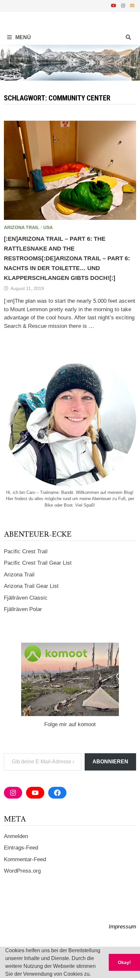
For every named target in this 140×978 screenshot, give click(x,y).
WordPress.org (22, 871)
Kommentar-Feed (25, 859)
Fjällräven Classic (26, 598)
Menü (22, 37)
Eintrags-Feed (21, 848)
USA (48, 227)
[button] (93, 975)
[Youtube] (114, 5)
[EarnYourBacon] (70, 62)
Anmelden (16, 836)
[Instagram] (123, 5)
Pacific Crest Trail (26, 551)
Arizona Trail (21, 227)
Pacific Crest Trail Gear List (38, 563)
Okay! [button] (124, 962)
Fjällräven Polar (23, 609)
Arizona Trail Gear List (31, 586)
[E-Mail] (132, 5)
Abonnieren (110, 761)
